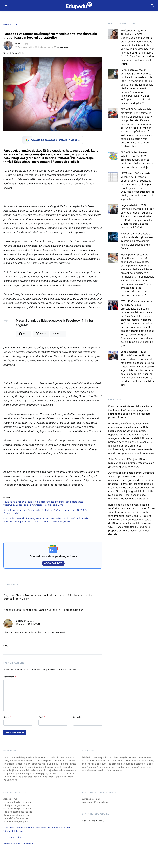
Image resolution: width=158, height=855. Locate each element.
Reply (5, 645)
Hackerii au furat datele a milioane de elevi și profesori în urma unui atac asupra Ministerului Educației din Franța (137, 241)
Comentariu (9, 676)
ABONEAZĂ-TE (53, 563)
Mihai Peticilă (21, 43)
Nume (7, 717)
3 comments (62, 47)
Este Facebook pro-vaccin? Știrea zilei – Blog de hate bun (49, 609)
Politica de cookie (12, 837)
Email (41, 717)
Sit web (77, 717)
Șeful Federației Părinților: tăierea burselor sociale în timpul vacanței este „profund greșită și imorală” (131, 463)
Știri (15, 24)
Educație (7, 24)
